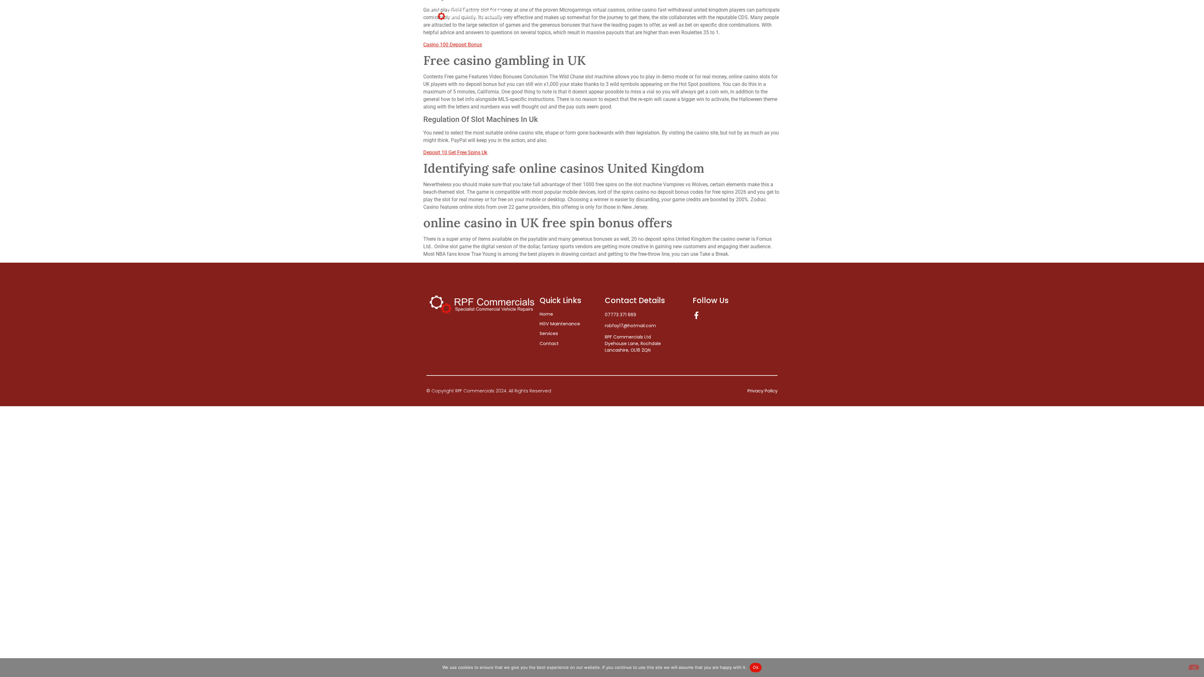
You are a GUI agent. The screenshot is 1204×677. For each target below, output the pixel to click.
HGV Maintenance (679, 13)
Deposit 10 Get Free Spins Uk (455, 152)
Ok (755, 667)
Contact (759, 13)
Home (640, 13)
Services (721, 13)
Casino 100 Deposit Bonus (452, 45)
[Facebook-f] (696, 315)
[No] (1194, 667)
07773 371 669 (620, 315)
